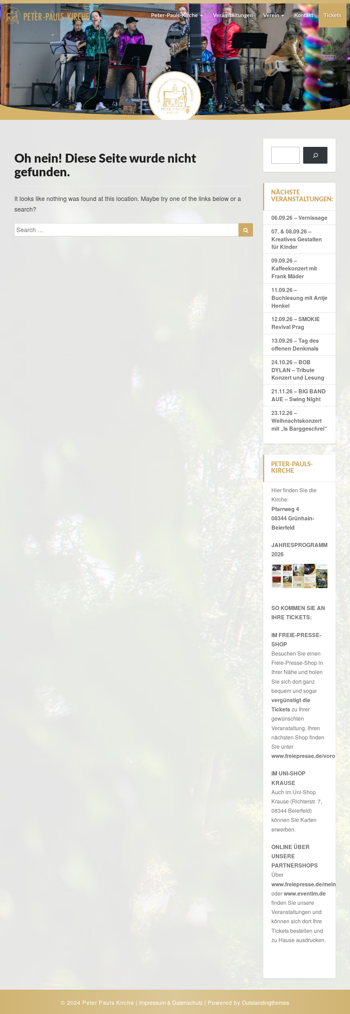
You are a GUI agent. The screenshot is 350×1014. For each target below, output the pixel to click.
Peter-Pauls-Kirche (175, 15)
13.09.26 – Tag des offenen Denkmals (295, 344)
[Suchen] (315, 155)
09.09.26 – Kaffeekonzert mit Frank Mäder (294, 268)
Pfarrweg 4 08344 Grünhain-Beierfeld (292, 518)
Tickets (332, 15)
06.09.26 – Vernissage (299, 217)
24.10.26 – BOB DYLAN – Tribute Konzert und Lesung (297, 370)
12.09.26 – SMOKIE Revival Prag (295, 323)
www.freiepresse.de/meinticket (310, 884)
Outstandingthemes (265, 1002)
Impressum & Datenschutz (171, 1002)
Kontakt (303, 15)
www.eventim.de (305, 893)
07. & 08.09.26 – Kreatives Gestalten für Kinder (296, 239)
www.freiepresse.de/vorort (305, 756)
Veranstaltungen (233, 15)
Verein (272, 15)
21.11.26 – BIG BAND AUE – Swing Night (298, 395)
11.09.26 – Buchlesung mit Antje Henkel (299, 297)
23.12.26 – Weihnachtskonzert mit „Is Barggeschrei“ (299, 420)
